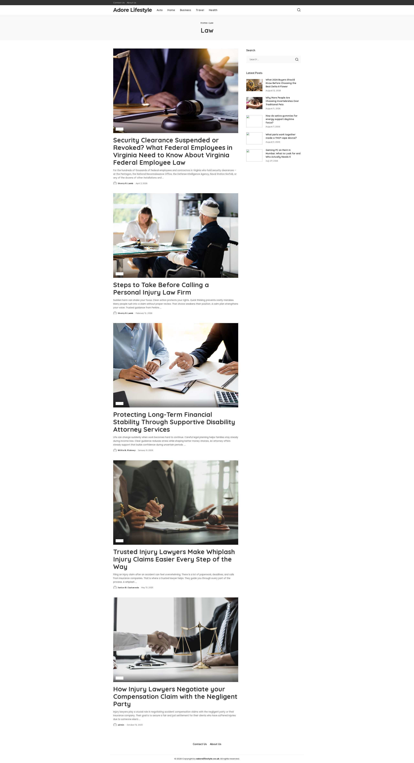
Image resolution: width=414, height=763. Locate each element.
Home (204, 23)
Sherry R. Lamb (125, 183)
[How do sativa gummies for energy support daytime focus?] (254, 121)
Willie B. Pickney (127, 450)
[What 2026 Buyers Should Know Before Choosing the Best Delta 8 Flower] (254, 85)
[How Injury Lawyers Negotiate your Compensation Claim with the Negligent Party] (175, 639)
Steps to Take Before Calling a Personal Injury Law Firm (161, 288)
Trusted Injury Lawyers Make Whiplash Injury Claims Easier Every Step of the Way (174, 559)
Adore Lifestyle (132, 10)
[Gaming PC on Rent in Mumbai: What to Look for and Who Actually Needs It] (254, 155)
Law (119, 129)
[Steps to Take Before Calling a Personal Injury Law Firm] (175, 235)
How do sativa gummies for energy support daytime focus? (281, 119)
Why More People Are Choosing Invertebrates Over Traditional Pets (282, 101)
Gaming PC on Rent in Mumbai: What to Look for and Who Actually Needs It (283, 153)
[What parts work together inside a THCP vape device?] (254, 138)
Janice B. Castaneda (128, 587)
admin (121, 725)
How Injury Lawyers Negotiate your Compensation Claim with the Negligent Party (175, 696)
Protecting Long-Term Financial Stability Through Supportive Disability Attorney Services (174, 421)
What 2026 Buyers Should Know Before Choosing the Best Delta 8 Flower (281, 83)
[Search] (299, 10)
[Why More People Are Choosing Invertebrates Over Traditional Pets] (254, 103)
